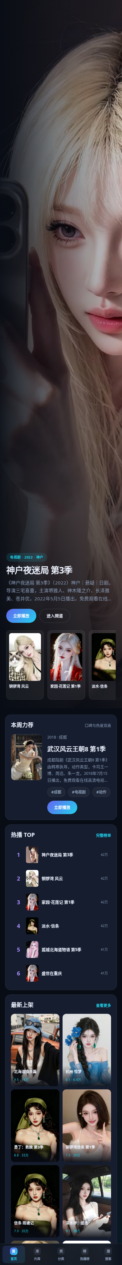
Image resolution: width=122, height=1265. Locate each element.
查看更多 (103, 1005)
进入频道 (55, 615)
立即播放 (21, 615)
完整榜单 (103, 835)
